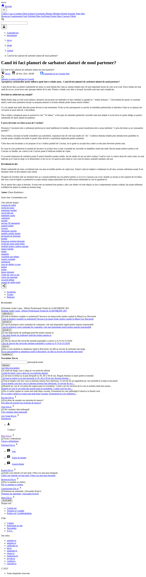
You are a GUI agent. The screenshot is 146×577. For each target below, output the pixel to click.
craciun (4, 228)
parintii (4, 220)
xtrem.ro (10, 553)
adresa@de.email (35, 362)
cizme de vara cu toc (10, 274)
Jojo (14, 451)
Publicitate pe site (15, 525)
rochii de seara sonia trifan (13, 244)
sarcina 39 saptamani (10, 223)
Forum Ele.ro (7, 470)
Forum (53, 16)
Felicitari (32, 16)
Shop (59, 16)
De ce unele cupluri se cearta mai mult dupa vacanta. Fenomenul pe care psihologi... (39, 393)
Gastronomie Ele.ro (10, 488)
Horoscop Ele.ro (8, 479)
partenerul (5, 262)
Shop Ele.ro (6, 498)
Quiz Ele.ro (6, 407)
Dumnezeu (6, 418)
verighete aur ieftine (10, 256)
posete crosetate (8, 259)
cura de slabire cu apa (11, 264)
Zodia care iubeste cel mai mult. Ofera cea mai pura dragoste (28, 475)
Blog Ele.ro (6, 436)
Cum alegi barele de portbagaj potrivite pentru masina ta (26, 335)
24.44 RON (6, 501)
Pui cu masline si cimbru (12, 484)
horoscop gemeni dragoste (13, 241)
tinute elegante (7, 272)
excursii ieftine (7, 280)
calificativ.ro (12, 545)
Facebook (11, 292)
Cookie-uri (12, 508)
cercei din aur (7, 213)
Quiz (25, 16)
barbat (4, 267)
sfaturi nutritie (7, 249)
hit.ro (9, 548)
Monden (57, 13)
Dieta (25, 13)
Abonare (5, 365)
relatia (4, 269)
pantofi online (7, 226)
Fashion (32, 13)
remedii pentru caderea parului (14, 246)
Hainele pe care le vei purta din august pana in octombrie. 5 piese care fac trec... (37, 388)
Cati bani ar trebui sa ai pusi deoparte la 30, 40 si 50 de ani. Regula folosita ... (36, 378)
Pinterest (11, 297)
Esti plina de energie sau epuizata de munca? (21, 403)
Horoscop (6, 16)
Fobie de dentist (19, 458)
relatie (4, 251)
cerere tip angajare (9, 277)
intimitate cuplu (8, 215)
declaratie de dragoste (11, 236)
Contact (10, 523)
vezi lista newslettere (10, 368)
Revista (8, 6)
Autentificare (13, 33)
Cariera (4, 13)
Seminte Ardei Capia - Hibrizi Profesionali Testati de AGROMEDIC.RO (34, 311)
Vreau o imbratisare (10, 441)
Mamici (49, 13)
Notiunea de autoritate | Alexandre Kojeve (20, 494)
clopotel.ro (11, 563)
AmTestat (45, 16)
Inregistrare (12, 35)
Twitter (10, 294)
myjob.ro (11, 558)
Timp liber (80, 13)
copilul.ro (11, 561)
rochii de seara (7, 208)
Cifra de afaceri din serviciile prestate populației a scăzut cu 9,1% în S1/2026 (35, 343)
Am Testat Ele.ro (8, 416)
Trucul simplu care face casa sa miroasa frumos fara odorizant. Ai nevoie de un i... (38, 383)
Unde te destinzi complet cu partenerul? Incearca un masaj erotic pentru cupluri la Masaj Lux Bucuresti (47, 319)
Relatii (64, 13)
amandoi (5, 254)
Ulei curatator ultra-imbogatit (14, 412)
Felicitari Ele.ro (8, 445)
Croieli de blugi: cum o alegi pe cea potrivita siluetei (24, 373)
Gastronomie (17, 16)
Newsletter (12, 528)
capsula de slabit (8, 205)
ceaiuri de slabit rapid (10, 282)
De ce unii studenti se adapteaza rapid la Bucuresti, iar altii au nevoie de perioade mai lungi (42, 351)
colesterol (5, 218)
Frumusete (41, 13)
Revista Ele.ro (7, 397)
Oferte (73, 16)
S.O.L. (10, 531)
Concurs (66, 16)
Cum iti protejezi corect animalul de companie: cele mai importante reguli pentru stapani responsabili (46, 327)
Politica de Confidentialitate (19, 513)
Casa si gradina (15, 13)
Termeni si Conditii (15, 511)
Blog (38, 16)
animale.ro (11, 540)
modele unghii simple (10, 233)
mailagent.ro (12, 556)
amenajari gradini (9, 210)
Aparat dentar (18, 464)
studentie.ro (12, 551)
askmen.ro (11, 543)
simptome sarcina (9, 231)
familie (4, 238)
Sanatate (72, 13)
